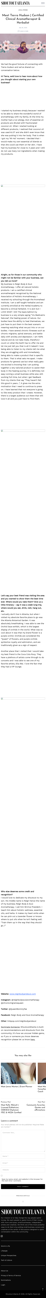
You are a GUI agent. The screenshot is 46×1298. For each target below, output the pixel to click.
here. (32, 1039)
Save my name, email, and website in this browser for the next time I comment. (22, 1180)
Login (3, 1285)
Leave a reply (24, 31)
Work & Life (5, 1246)
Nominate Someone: (10, 1027)
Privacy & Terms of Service (11, 1275)
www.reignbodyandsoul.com (23, 994)
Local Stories (23, 10)
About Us (4, 1271)
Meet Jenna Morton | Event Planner (16, 1087)
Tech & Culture (6, 1260)
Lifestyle (4, 1251)
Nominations (6, 1280)
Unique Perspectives (8, 1255)
